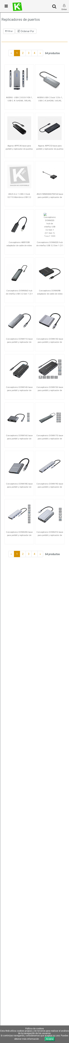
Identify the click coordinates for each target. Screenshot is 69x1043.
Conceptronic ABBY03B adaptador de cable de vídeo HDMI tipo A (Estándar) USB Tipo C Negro (19, 245)
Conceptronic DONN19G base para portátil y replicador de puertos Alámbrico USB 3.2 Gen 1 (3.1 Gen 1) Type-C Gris (49, 486)
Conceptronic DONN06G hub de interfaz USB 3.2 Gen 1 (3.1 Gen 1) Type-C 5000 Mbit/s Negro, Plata (19, 293)
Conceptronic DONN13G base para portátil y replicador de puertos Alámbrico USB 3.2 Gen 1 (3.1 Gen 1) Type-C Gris (49, 341)
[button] (6, 6)
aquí (41, 1039)
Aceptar (50, 1039)
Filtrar (10, 31)
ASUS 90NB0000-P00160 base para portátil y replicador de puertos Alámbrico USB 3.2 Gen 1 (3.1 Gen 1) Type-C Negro (50, 197)
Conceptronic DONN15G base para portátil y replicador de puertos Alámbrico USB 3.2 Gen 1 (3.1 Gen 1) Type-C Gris (49, 390)
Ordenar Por (27, 31)
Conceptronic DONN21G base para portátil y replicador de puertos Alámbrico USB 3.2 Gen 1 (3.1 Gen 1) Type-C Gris (49, 535)
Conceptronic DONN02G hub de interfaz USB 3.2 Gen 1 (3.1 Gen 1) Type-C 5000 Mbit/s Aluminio (49, 245)
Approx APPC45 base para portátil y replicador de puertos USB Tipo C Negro (19, 148)
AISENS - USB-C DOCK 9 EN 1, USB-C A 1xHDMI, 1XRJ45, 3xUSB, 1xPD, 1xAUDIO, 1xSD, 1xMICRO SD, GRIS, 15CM (19, 100)
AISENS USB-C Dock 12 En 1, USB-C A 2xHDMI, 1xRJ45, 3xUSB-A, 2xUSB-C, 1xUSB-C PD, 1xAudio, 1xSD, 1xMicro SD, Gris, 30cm (49, 100)
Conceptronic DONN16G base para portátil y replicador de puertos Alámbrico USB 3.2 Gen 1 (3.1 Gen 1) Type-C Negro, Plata (19, 438)
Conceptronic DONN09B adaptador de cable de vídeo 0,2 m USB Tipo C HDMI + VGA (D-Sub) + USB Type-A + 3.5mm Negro (50, 293)
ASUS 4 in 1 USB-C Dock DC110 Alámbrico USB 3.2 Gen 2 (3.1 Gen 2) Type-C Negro (19, 197)
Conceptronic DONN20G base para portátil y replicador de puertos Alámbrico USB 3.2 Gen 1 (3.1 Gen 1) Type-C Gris (19, 535)
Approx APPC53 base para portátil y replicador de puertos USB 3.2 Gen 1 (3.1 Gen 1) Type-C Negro (49, 148)
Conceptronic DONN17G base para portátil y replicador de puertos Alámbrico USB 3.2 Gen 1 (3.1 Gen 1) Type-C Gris (49, 438)
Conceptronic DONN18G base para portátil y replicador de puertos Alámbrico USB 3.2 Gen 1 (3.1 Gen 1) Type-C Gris (19, 486)
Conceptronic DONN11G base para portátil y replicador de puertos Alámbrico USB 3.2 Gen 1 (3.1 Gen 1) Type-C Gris (19, 341)
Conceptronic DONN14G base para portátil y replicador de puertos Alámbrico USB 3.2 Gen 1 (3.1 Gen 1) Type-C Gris (19, 390)
